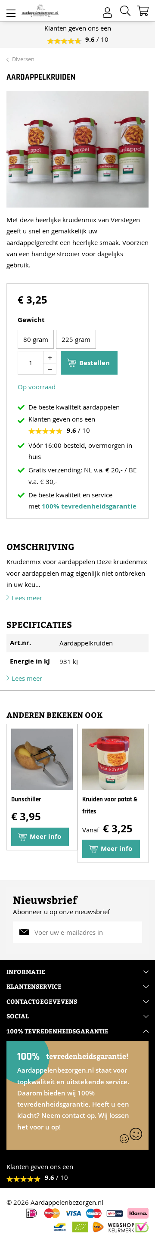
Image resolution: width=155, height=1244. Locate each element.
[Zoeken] (125, 10)
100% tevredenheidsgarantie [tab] (57, 1031)
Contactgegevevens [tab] (41, 1001)
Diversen (23, 59)
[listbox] (77, 340)
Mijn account (107, 9)
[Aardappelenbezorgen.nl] (40, 10)
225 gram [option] (76, 339)
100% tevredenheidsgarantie (89, 506)
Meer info (116, 848)
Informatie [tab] (25, 972)
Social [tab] (17, 1016)
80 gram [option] (35, 339)
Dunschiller (26, 799)
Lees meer (27, 597)
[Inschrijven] (138, 932)
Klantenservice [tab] (34, 986)
